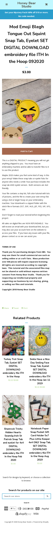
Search (26, 503)
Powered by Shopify (41, 522)
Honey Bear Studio (26, 4)
